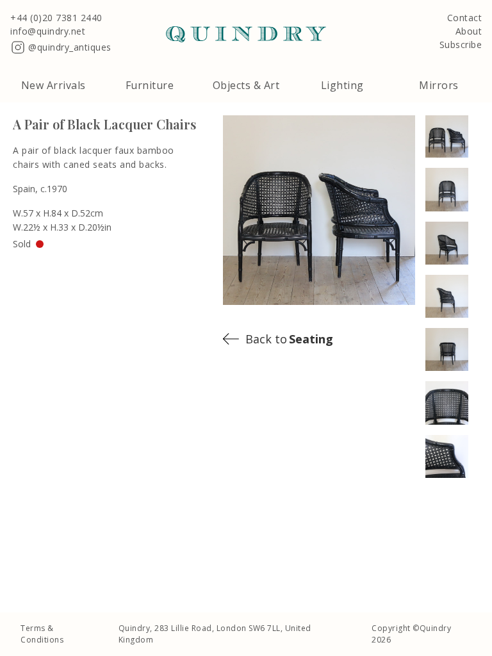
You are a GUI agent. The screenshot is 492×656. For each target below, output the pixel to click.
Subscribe (460, 45)
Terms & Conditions (41, 634)
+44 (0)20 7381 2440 (56, 18)
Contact (464, 18)
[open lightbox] (452, 136)
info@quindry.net (47, 31)
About (468, 31)
